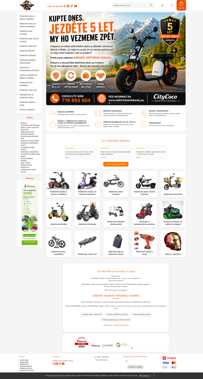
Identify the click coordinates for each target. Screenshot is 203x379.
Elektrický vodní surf (87, 254)
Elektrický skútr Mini (173, 194)
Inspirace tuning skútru (28, 169)
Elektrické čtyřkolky (87, 224)
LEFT (48, 58)
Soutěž (23, 156)
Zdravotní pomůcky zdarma (30, 140)
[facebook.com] (68, 7)
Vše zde (23, 171)
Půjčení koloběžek (27, 158)
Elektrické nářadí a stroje (144, 253)
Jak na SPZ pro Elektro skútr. (30, 154)
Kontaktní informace (26, 368)
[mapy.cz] (144, 348)
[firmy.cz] (81, 348)
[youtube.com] (75, 7)
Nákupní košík (24, 364)
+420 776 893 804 (54, 6)
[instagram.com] (65, 7)
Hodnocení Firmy (26, 165)
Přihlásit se (162, 5)
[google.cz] (123, 348)
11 (126, 103)
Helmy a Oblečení (173, 254)
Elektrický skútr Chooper (116, 193)
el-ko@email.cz (102, 360)
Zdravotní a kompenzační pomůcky (144, 223)
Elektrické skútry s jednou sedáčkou (58, 193)
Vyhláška (24, 160)
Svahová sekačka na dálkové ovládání (173, 223)
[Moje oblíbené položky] (172, 5)
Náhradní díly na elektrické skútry (115, 253)
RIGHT (183, 58)
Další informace (144, 375)
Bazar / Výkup (25, 163)
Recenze (24, 123)
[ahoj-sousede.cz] (30, 244)
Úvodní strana (24, 360)
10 (124, 103)
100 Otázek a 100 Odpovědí (30, 125)
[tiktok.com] (71, 7)
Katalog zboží (24, 362)
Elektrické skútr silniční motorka (144, 193)
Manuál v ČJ (25, 167)
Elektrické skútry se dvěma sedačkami (87, 193)
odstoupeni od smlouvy (27, 370)
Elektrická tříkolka (59, 224)
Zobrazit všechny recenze (116, 164)
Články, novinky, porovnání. (30, 127)
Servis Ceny (25, 129)
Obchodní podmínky (26, 366)
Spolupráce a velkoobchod (29, 151)
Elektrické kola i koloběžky (59, 253)
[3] (109, 103)
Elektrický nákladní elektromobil (116, 223)
